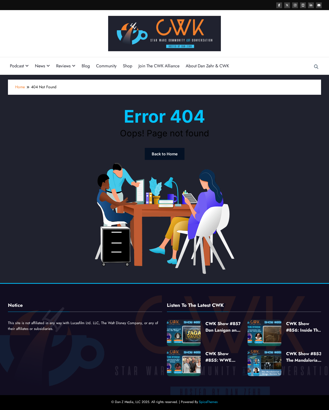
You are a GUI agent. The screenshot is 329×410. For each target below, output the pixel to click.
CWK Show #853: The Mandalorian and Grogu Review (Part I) (304, 357)
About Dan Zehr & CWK (207, 66)
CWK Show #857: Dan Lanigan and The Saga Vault (223, 327)
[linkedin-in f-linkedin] (311, 5)
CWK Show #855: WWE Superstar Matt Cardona (220, 357)
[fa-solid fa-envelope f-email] (319, 5)
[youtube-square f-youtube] (303, 5)
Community (106, 66)
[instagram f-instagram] (295, 5)
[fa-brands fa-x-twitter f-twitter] (287, 5)
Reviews (63, 66)
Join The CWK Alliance (158, 66)
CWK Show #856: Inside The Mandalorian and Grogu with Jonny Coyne (303, 327)
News (40, 66)
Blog (86, 66)
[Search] (316, 67)
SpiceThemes (208, 401)
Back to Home (165, 153)
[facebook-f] (279, 5)
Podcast (17, 66)
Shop (127, 66)
